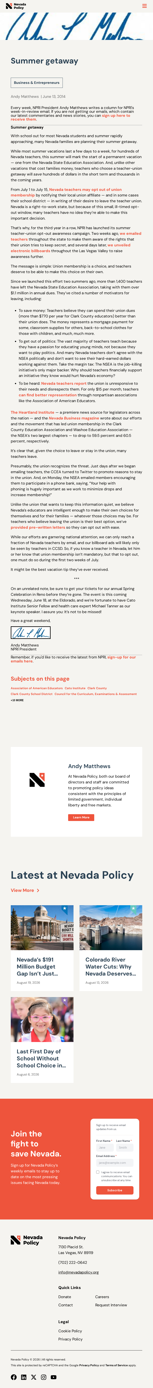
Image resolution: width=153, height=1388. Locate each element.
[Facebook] (14, 1377)
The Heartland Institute (32, 412)
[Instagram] (44, 1377)
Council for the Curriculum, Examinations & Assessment (96, 694)
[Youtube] (54, 1377)
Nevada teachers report (63, 383)
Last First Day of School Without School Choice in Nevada (39, 1062)
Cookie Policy (70, 1331)
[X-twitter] (34, 1377)
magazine (74, 418)
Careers (102, 1296)
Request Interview (111, 1305)
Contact (65, 1305)
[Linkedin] (24, 1377)
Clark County (97, 688)
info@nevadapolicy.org (78, 1272)
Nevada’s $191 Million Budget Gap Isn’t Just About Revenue (37, 970)
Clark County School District (32, 694)
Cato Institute (75, 688)
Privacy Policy (70, 1339)
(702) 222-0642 (72, 1262)
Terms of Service (116, 1365)
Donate (64, 1296)
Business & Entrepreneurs (37, 82)
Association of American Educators (37, 688)
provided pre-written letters (38, 527)
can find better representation (48, 395)
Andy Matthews (25, 96)
